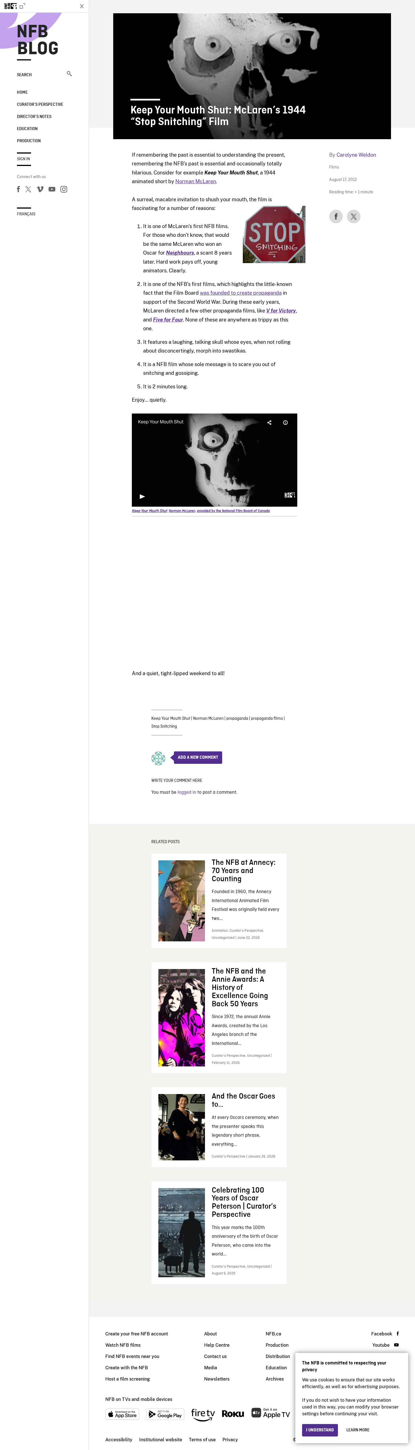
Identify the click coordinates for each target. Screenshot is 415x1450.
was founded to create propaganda (241, 293)
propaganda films (267, 718)
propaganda (237, 718)
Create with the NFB (126, 1367)
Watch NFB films (123, 1345)
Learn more (358, 1430)
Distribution (278, 1356)
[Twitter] (28, 190)
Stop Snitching (164, 726)
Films (334, 167)
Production (29, 141)
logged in (187, 792)
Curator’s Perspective (40, 104)
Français (26, 214)
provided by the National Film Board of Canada (233, 511)
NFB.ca (273, 1334)
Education (27, 129)
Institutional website (160, 1439)
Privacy (230, 1439)
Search (24, 75)
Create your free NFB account (136, 1334)
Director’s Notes (34, 117)
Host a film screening (127, 1379)
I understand (320, 1430)
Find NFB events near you (132, 1356)
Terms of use (202, 1439)
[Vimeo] (40, 190)
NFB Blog (38, 41)
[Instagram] (63, 190)
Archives (275, 1379)
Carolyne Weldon (356, 155)
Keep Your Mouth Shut (170, 718)
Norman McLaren (195, 181)
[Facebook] (18, 190)
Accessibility (118, 1439)
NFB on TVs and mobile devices (138, 1399)
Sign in (23, 159)
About (210, 1334)
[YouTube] (52, 190)
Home (22, 92)
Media (210, 1367)
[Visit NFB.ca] (37, 6)
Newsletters (217, 1379)
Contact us (215, 1356)
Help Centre (217, 1345)
